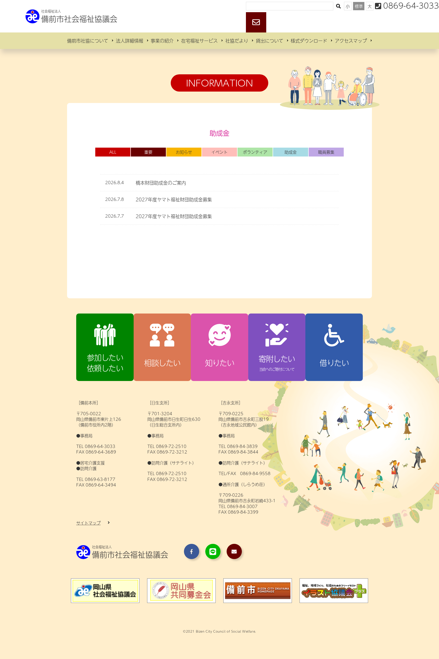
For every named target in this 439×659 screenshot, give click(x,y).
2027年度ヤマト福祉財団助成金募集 (174, 199)
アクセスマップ (351, 41)
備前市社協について (87, 41)
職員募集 (326, 152)
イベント (219, 152)
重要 (148, 152)
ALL (112, 152)
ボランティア (255, 152)
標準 (359, 6)
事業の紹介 (162, 41)
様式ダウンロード (309, 41)
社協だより (236, 41)
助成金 (291, 152)
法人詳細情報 (129, 41)
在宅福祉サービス (199, 41)
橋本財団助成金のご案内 (161, 182)
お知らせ (184, 152)
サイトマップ (88, 523)
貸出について (269, 41)
